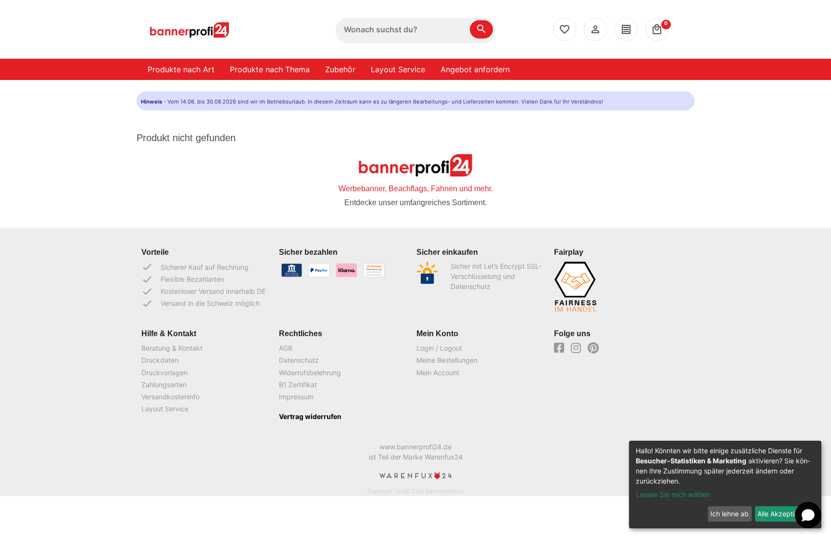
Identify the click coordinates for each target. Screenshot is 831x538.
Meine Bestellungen (447, 360)
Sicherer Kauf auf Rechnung (195, 267)
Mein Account (437, 372)
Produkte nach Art (181, 69)
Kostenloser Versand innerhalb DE (203, 291)
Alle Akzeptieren (782, 514)
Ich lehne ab (729, 514)
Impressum (296, 397)
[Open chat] (808, 515)
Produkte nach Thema (270, 69)
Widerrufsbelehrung (310, 372)
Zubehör (340, 69)
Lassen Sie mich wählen (673, 494)
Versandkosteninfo (170, 397)
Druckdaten (159, 360)
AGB (285, 348)
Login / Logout (439, 348)
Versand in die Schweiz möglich (200, 303)
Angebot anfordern (475, 69)
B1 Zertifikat (298, 385)
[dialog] (725, 484)
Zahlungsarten (164, 385)
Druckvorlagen (164, 372)
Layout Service (398, 69)
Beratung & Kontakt (171, 348)
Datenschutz (299, 360)
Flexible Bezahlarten (182, 279)
